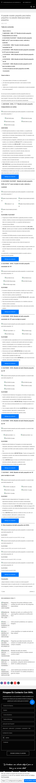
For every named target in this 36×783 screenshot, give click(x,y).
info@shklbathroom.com (8, 2)
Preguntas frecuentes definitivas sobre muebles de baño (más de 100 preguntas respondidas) (22, 604)
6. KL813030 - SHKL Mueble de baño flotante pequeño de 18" (18, 60)
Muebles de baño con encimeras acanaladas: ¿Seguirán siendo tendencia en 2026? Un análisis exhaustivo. (23, 661)
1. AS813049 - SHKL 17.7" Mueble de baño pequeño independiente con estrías (16, 34)
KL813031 (4, 535)
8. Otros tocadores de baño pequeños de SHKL (16, 68)
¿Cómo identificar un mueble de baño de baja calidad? (22, 632)
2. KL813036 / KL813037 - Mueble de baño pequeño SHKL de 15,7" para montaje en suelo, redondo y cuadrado (17, 40)
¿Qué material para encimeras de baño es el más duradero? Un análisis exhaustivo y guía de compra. (22, 671)
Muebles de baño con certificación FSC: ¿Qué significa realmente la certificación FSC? (22, 613)
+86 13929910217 (26, 2)
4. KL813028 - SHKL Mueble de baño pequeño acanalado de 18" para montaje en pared (18, 51)
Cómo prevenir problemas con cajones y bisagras (22, 622)
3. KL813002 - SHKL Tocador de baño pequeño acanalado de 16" (16, 46)
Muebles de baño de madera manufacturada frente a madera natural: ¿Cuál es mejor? (22, 652)
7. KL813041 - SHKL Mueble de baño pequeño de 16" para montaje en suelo (17, 65)
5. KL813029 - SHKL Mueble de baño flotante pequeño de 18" (18, 55)
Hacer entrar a (7, 31)
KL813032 (4, 546)
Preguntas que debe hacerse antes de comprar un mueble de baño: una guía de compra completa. (22, 642)
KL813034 (4, 568)
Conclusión (6, 71)
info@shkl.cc (18, 2)
